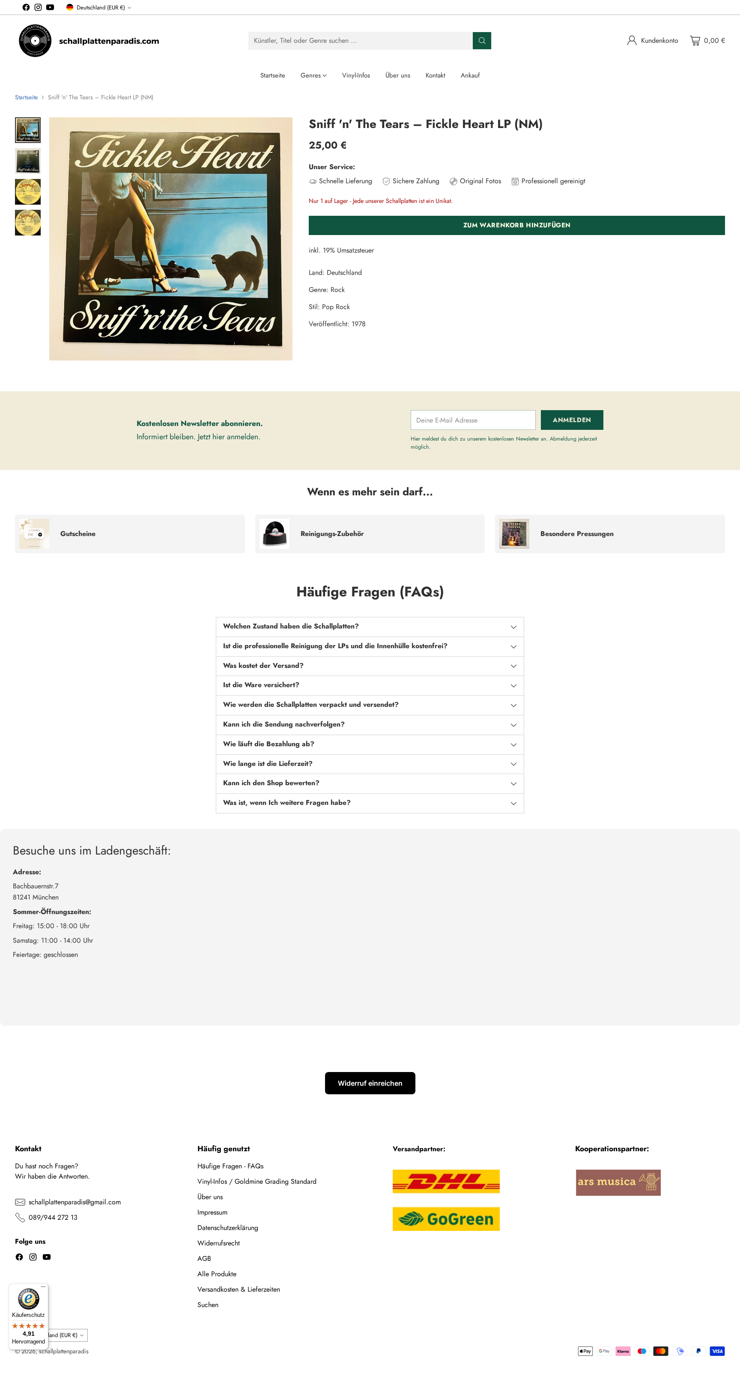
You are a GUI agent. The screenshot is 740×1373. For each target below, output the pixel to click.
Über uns (210, 1197)
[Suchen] (482, 41)
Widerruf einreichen (370, 1083)
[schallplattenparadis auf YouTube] (50, 9)
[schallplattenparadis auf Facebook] (26, 9)
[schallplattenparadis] (90, 41)
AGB (204, 1258)
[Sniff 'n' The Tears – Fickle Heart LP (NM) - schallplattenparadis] (170, 238)
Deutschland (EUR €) (101, 7)
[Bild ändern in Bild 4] (28, 222)
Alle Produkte (216, 1274)
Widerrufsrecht (218, 1243)
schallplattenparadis (64, 1351)
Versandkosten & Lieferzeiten (238, 1289)
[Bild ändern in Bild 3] (28, 192)
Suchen (207, 1305)
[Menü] (43, 1289)
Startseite (26, 97)
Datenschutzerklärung (227, 1228)
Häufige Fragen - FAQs (230, 1166)
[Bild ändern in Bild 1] (28, 130)
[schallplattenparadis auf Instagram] (38, 9)
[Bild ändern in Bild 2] (28, 161)
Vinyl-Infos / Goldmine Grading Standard (256, 1181)
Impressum (212, 1212)
